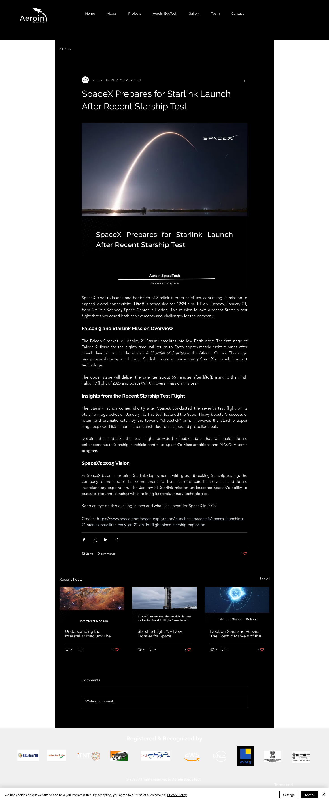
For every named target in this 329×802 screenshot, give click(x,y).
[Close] (323, 794)
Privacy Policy (177, 795)
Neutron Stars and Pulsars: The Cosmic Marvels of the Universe (235, 633)
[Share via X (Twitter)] (95, 540)
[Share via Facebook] (84, 540)
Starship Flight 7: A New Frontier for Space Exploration (160, 633)
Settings (289, 795)
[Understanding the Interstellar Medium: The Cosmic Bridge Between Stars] (92, 605)
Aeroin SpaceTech (186, 779)
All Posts (65, 49)
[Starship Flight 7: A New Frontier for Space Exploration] (164, 605)
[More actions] (244, 80)
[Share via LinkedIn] (106, 540)
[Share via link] (117, 540)
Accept (309, 795)
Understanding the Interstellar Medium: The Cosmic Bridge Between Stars (88, 633)
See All (265, 579)
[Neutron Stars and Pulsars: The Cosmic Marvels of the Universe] (237, 605)
